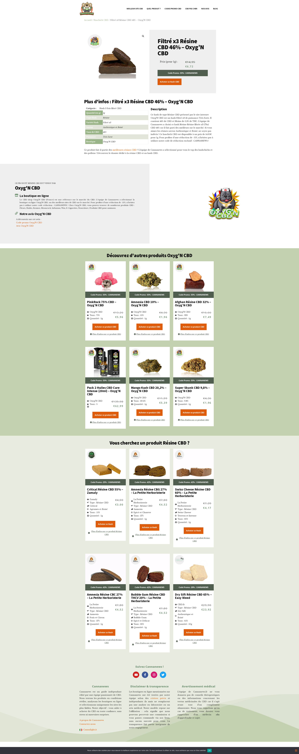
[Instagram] (154, 675)
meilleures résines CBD (125, 150)
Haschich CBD (101, 20)
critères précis (158, 698)
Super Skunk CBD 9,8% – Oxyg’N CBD (192, 389)
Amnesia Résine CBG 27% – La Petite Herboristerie (149, 491)
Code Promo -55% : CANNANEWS (183, 73)
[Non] (296, 750)
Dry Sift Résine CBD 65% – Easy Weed (193, 596)
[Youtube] (136, 675)
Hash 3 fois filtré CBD (110, 108)
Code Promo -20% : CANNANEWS (193, 587)
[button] (143, 36)
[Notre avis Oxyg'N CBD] (16, 213)
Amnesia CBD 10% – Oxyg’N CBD (145, 303)
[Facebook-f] (145, 675)
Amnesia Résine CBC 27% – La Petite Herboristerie (105, 596)
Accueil (88, 20)
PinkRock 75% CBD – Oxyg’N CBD (101, 303)
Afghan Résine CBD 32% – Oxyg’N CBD (193, 303)
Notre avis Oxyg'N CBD (35, 214)
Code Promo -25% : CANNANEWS (105, 482)
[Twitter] (163, 675)
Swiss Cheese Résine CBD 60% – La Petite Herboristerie (193, 492)
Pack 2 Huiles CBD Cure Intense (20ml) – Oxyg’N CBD (104, 391)
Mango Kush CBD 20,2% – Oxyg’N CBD (148, 389)
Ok (209, 750)
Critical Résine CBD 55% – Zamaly (105, 491)
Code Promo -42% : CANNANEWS (149, 482)
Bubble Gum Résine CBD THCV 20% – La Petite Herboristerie (148, 597)
